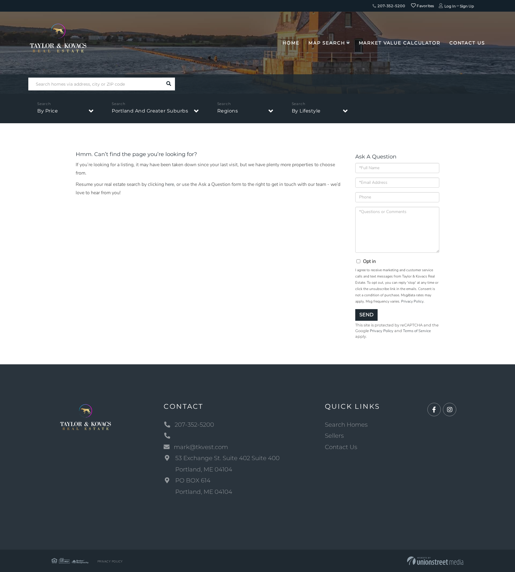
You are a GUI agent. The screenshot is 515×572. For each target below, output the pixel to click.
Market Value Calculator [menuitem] (399, 43)
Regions (227, 111)
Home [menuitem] (291, 43)
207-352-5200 (390, 6)
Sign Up (467, 6)
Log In (450, 6)
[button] (168, 84)
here (169, 184)
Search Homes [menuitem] (346, 424)
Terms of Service (417, 331)
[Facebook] (434, 410)
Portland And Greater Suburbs (150, 111)
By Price (47, 111)
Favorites (425, 6)
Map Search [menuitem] (326, 43)
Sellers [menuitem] (334, 435)
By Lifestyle (306, 111)
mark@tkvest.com (201, 447)
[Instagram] (449, 410)
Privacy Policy (412, 301)
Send (366, 314)
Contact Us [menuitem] (467, 43)
